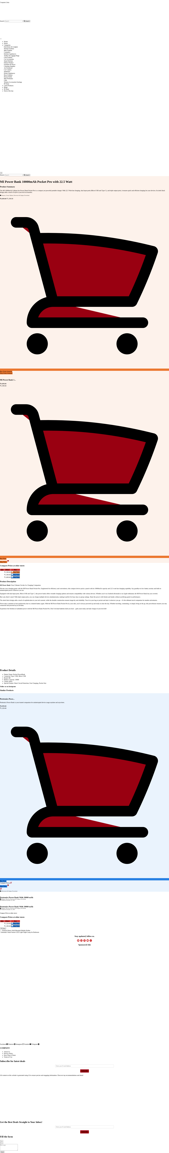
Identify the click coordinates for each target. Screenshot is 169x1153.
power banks (42, 593)
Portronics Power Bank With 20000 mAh (16, 897)
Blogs (6, 87)
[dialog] (84, 911)
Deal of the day (8, 91)
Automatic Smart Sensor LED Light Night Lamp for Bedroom (19, 932)
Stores (6, 43)
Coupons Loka (4, 2)
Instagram (12, 686)
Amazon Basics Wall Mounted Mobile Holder (16, 930)
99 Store (6, 89)
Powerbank (26, 195)
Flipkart (11, 195)
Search (2, 21)
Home (6, 41)
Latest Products (8, 85)
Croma (7, 195)
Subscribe (84, 1071)
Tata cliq (8, 899)
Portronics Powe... (7, 699)
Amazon (3, 195)
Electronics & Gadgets (19, 195)
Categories (7, 45)
